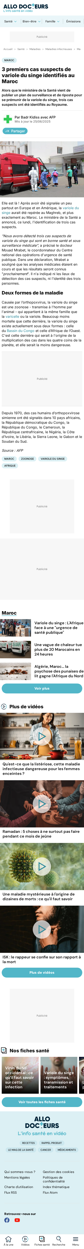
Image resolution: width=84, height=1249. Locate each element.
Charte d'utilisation (18, 1187)
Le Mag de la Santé (21, 1150)
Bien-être (29, 21)
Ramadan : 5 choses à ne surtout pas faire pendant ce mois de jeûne (41, 834)
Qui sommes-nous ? (19, 1172)
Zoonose (27, 458)
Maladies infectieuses (58, 49)
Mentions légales (17, 1177)
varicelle (12, 316)
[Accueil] (42, 1126)
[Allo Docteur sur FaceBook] (6, 1220)
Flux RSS (10, 1192)
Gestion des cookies (58, 1172)
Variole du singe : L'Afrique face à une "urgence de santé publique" (59, 627)
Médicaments (67, 1150)
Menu (75, 1244)
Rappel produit (52, 1143)
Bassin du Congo (21, 331)
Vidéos (25, 1244)
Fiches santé (42, 1244)
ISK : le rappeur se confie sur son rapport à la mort (42, 959)
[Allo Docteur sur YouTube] (17, 1220)
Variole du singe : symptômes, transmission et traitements (59, 1079)
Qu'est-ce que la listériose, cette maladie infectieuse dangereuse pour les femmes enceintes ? (41, 769)
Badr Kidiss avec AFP (38, 117)
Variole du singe (53, 458)
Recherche (58, 1244)
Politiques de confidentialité (54, 1179)
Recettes (28, 1143)
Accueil (7, 49)
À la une (8, 1244)
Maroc (9, 60)
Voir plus (42, 688)
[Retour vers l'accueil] (42, 7)
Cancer (45, 1150)
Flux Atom (50, 1192)
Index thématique (56, 1187)
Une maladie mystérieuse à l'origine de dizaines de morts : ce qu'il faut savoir (39, 897)
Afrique (10, 465)
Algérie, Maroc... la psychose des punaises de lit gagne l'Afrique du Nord (59, 671)
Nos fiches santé (29, 1050)
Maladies (35, 49)
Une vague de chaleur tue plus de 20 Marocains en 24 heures (58, 649)
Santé (8, 21)
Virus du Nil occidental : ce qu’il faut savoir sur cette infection (19, 1077)
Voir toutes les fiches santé (42, 1102)
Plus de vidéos (26, 706)
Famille (50, 21)
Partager (18, 131)
